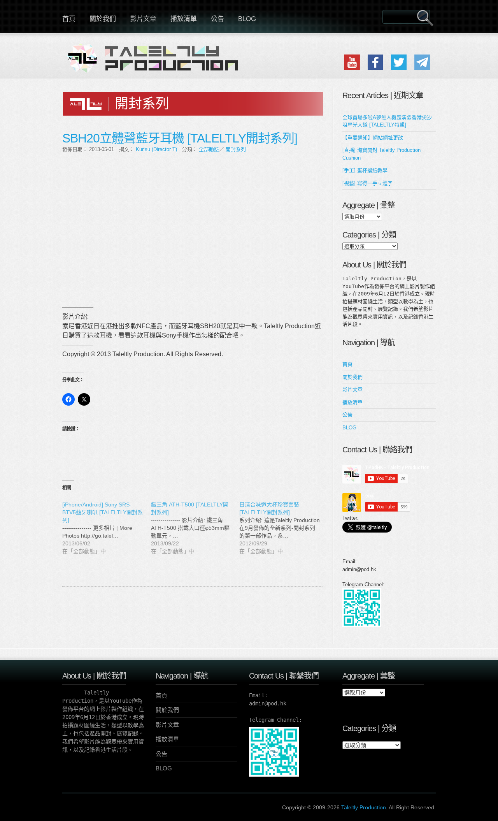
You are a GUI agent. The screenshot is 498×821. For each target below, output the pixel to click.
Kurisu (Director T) (156, 149)
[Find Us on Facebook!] (375, 68)
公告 (217, 19)
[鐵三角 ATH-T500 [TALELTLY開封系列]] (195, 528)
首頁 (68, 19)
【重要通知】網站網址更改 (372, 138)
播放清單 (183, 19)
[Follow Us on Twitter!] (399, 68)
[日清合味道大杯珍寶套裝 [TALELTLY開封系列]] (283, 528)
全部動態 (209, 149)
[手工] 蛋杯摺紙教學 (365, 170)
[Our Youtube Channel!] (352, 68)
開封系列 (236, 149)
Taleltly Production (363, 807)
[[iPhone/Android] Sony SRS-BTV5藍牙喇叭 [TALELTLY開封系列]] (106, 528)
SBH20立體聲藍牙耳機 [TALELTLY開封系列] (179, 138)
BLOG (247, 19)
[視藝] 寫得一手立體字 (367, 183)
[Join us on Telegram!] (422, 68)
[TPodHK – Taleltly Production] (155, 63)
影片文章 (143, 19)
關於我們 (102, 19)
